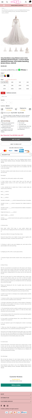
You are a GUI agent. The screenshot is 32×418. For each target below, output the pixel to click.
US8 (12, 85)
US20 (27, 88)
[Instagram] (7, 406)
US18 (20, 88)
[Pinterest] (4, 406)
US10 (20, 85)
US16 (12, 88)
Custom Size (4, 82)
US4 (28, 82)
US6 (4, 85)
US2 (20, 82)
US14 (4, 88)
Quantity (3, 100)
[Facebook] (1, 406)
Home (3, 8)
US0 (12, 82)
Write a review (16, 385)
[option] (16, 5)
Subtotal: (3, 106)
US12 (27, 85)
